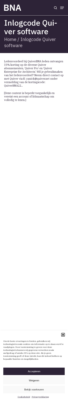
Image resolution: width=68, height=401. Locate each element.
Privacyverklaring (40, 397)
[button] (63, 334)
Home (10, 39)
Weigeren (34, 380)
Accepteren (34, 371)
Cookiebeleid (24, 397)
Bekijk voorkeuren (34, 389)
